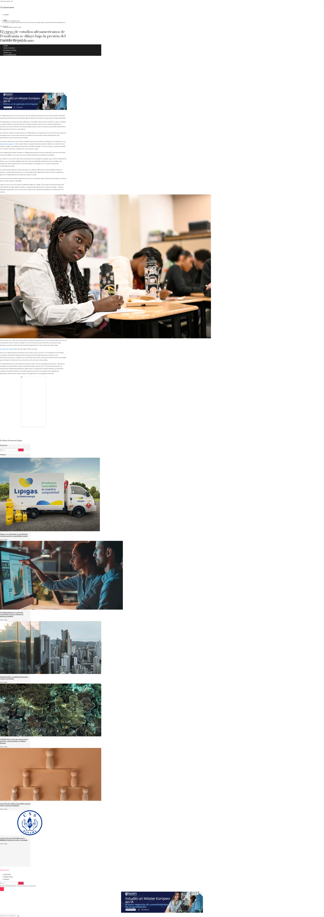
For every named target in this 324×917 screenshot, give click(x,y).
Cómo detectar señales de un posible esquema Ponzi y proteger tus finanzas (15, 805)
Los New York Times (6, 349)
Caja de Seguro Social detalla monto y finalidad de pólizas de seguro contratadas (14, 839)
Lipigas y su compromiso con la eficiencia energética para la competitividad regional (14, 535)
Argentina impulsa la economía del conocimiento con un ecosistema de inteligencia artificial (11, 614)
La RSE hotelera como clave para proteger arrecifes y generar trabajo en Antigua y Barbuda (14, 741)
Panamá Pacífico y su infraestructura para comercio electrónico (14, 678)
